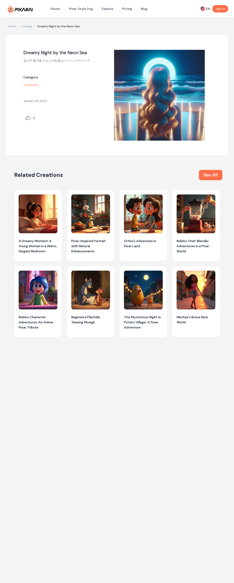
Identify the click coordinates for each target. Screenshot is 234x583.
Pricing (127, 9)
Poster (55, 9)
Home (12, 26)
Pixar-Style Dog (81, 9)
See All (210, 175)
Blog (144, 9)
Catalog (26, 26)
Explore (107, 9)
